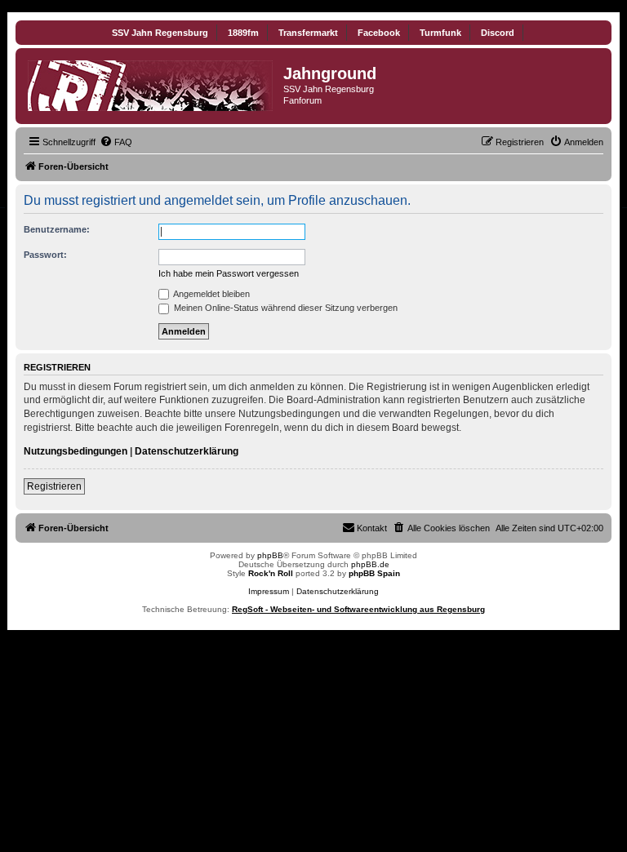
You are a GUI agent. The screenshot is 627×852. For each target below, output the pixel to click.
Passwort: (45, 255)
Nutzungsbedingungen (75, 451)
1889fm (243, 33)
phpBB (270, 555)
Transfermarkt (308, 33)
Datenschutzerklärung (186, 451)
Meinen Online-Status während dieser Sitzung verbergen (284, 308)
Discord (497, 33)
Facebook (379, 33)
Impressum (268, 591)
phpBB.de (370, 564)
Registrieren (54, 486)
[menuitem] (116, 142)
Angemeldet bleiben (210, 294)
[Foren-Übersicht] (151, 82)
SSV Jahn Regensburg (160, 33)
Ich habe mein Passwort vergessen (228, 273)
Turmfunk (440, 33)
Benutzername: (57, 229)
